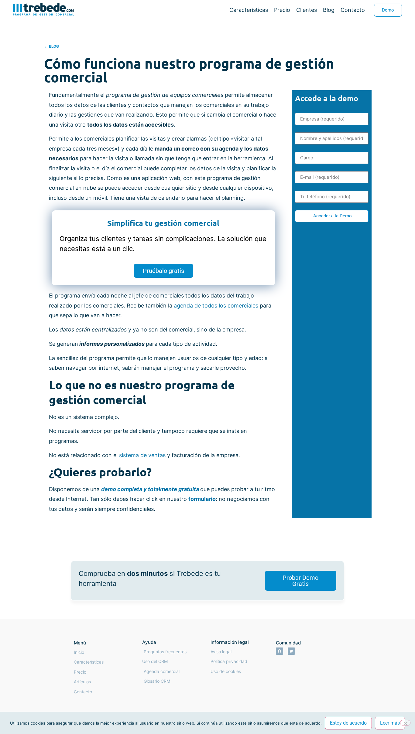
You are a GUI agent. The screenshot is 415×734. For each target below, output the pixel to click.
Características (248, 10)
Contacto (353, 10)
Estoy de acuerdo (348, 723)
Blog (328, 10)
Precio (282, 10)
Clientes (306, 10)
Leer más (390, 723)
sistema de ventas (142, 455)
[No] (405, 723)
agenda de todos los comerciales (216, 305)
